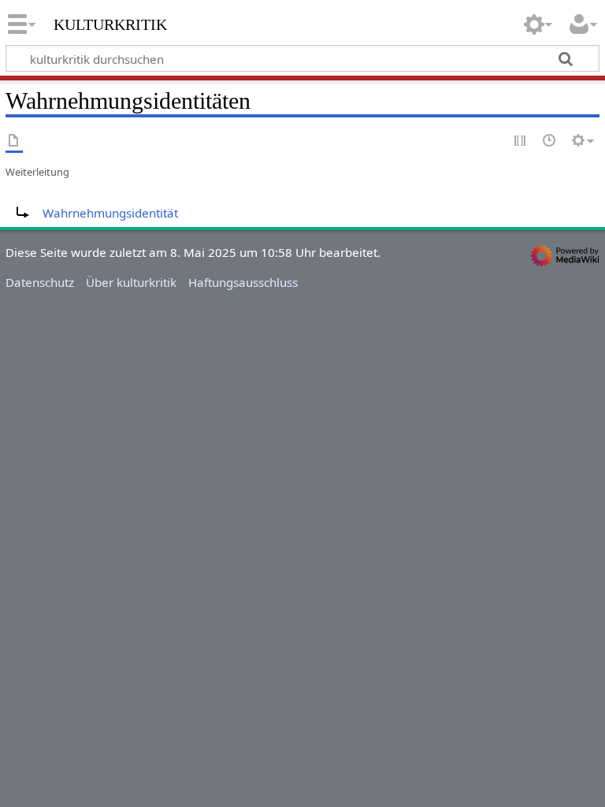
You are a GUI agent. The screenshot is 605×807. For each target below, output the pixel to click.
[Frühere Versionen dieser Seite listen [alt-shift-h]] (550, 141)
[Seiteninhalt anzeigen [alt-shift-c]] (14, 141)
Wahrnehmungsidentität (110, 213)
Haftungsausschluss (243, 282)
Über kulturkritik (131, 282)
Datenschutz (40, 282)
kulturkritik (110, 23)
